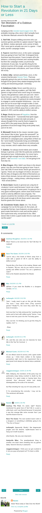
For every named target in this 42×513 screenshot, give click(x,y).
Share (5, 227)
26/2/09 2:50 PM (24, 253)
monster (16, 31)
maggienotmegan (12, 371)
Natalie (8, 403)
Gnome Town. (22, 77)
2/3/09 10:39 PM (25, 371)
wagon (26, 31)
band (22, 31)
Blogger (25, 511)
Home (21, 490)
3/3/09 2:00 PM (20, 403)
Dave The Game (12, 253)
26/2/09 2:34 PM (26, 239)
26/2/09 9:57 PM (23, 351)
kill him (14, 289)
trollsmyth (10, 298)
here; (32, 31)
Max (7, 283)
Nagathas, (26, 114)
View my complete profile (19, 506)
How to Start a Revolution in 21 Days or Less (19, 10)
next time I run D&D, (18, 158)
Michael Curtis (11, 351)
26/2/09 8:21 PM (20, 337)
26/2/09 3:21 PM (15, 283)
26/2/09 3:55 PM (20, 298)
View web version (21, 494)
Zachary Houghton (13, 239)
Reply (8, 247)
